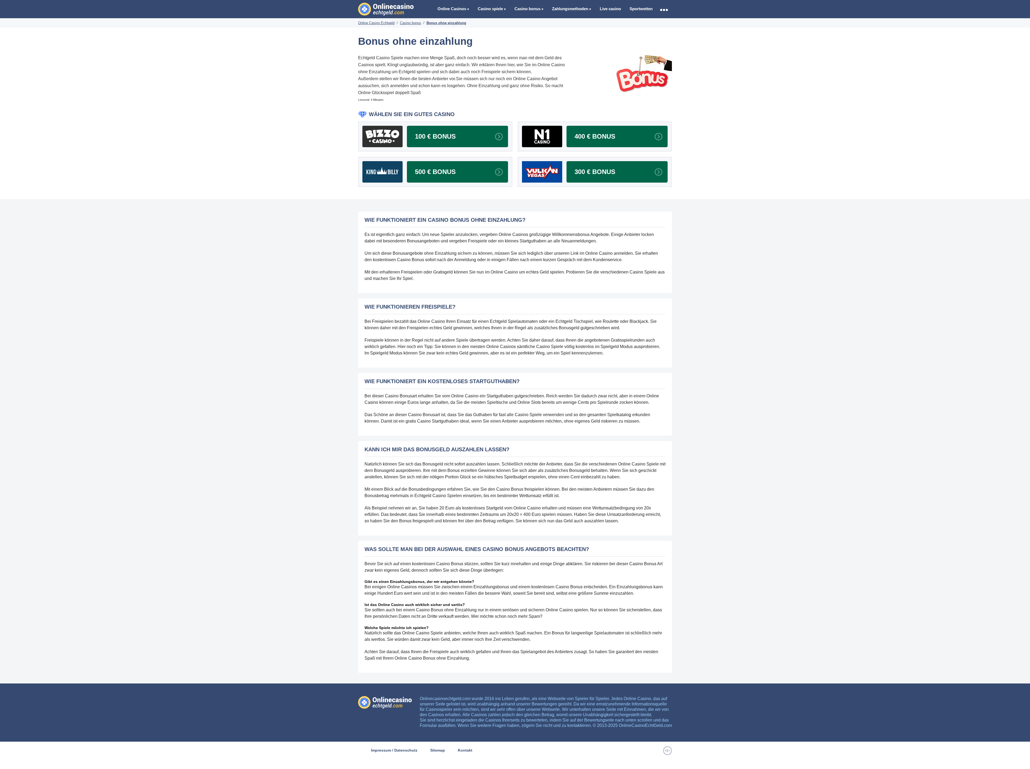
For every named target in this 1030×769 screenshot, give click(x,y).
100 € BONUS (435, 136)
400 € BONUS (595, 136)
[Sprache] (664, 10)
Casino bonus (527, 8)
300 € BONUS (595, 171)
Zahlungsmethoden (570, 8)
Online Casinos (451, 8)
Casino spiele (490, 8)
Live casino (610, 8)
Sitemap (437, 750)
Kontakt (465, 750)
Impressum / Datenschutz (394, 750)
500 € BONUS (435, 171)
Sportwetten (641, 8)
